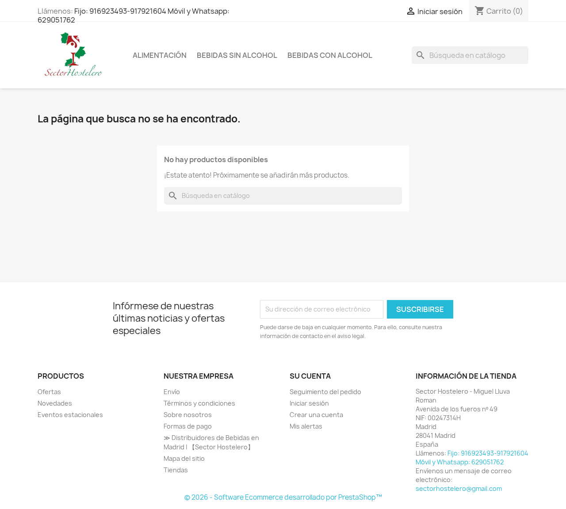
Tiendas (176, 470)
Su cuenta (310, 376)
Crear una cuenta (316, 414)
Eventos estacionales (70, 414)
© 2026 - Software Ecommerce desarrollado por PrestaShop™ (283, 497)
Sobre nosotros (188, 414)
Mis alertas (306, 426)
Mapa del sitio (184, 458)
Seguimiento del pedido (325, 391)
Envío (172, 391)
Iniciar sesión (309, 403)
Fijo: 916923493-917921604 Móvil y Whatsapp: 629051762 (133, 15)
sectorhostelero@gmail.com (459, 488)
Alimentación (160, 55)
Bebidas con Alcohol (329, 55)
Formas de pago (188, 426)
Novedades (55, 403)
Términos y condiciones (199, 403)
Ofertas (49, 391)
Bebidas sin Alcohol (237, 55)
